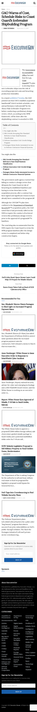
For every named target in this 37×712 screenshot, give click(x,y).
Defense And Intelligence (6, 663)
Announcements (7, 620)
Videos (27, 667)
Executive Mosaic (15, 705)
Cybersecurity (6, 659)
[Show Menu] (2, 3)
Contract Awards (4, 655)
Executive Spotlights (17, 639)
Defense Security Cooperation (6, 668)
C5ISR (4, 646)
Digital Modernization (18, 627)
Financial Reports (17, 648)
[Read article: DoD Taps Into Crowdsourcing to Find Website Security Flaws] (18, 508)
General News (18, 657)
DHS (15, 620)
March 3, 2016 (21, 498)
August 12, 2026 (16, 454)
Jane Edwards (7, 312)
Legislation (29, 636)
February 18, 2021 (17, 361)
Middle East (29, 642)
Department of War (18, 617)
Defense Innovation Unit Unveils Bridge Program (18, 141)
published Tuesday (17, 98)
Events (16, 631)
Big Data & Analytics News (5, 638)
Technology (29, 664)
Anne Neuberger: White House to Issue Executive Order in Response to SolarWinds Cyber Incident (18, 355)
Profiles (28, 658)
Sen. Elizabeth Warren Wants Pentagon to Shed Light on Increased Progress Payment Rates (18, 306)
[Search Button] (34, 3)
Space (27, 661)
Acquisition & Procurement (6, 617)
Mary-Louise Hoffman (9, 498)
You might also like (10, 131)
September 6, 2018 (22, 28)
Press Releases (30, 655)
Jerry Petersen (8, 28)
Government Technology (29, 617)
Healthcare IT (30, 623)
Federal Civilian (16, 644)
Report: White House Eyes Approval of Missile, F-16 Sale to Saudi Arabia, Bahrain (18, 402)
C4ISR (4, 643)
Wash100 (28, 670)
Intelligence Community (29, 633)
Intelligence (29, 629)
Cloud (3, 651)
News (8, 9)
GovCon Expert (16, 661)
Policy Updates (30, 652)
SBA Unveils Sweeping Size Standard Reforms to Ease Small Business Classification (16, 135)
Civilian (4, 649)
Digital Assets (18, 623)
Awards (4, 634)
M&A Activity (29, 639)
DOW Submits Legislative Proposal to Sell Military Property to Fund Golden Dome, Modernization (17, 448)
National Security (28, 646)
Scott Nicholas (7, 407)
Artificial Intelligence (6, 627)
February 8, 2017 (18, 407)
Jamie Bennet (6, 454)
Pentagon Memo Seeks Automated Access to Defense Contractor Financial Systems (18, 146)
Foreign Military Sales (18, 653)
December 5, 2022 (17, 312)
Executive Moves (17, 634)
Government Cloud (18, 665)
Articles (4, 623)
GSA (26, 620)
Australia (4, 631)
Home (3, 9)
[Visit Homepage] (18, 3)
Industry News (30, 626)
